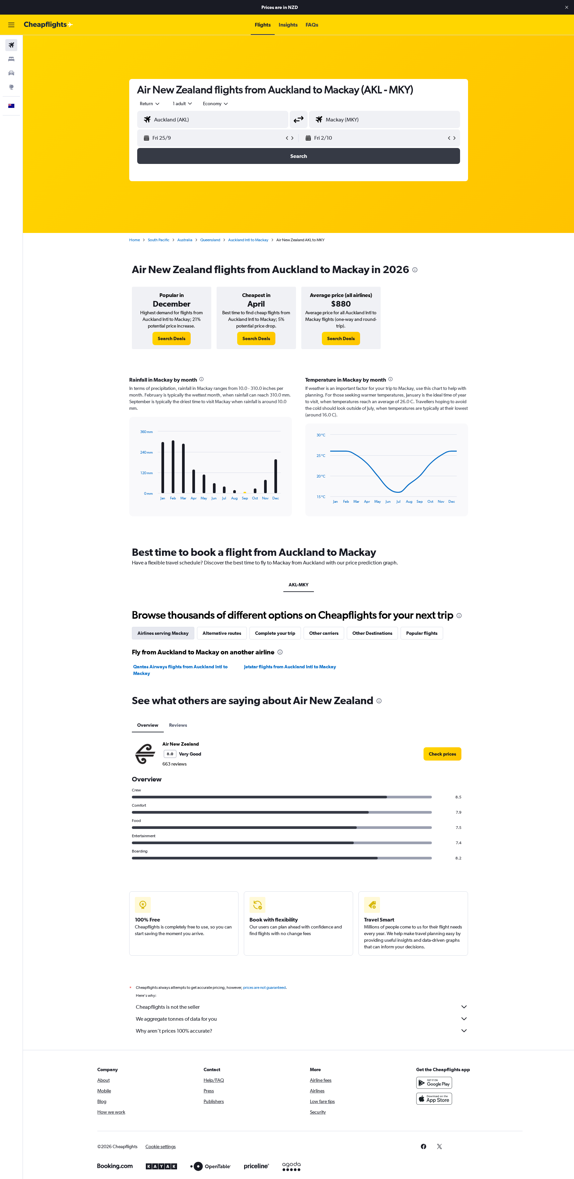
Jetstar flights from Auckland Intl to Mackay (290, 666)
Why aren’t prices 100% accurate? (174, 1031)
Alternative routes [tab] (222, 633)
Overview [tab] (147, 725)
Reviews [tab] (178, 725)
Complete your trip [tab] (275, 633)
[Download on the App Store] (434, 1099)
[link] (171, 338)
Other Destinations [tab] (372, 633)
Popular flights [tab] (421, 633)
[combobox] (150, 103)
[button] (566, 7)
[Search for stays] (11, 59)
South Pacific (158, 240)
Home (134, 240)
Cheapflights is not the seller (168, 1007)
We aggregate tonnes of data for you (176, 1019)
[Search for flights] (11, 45)
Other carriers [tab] (323, 633)
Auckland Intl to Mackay (248, 240)
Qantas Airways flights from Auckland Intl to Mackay (180, 670)
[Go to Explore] (11, 87)
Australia (184, 240)
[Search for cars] (11, 73)
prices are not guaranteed (264, 987)
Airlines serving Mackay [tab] (163, 633)
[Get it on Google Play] (434, 1083)
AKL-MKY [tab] (299, 584)
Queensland (210, 240)
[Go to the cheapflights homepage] (48, 25)
